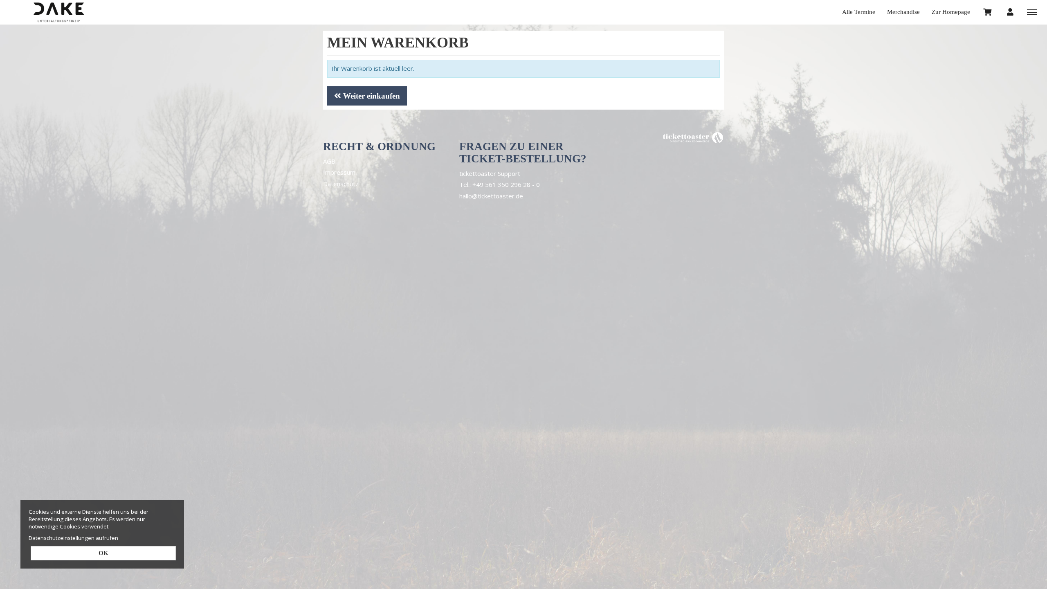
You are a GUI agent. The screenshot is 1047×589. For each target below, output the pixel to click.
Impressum (339, 172)
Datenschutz (341, 184)
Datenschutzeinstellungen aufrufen (73, 538)
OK (103, 553)
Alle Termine (858, 12)
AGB (329, 161)
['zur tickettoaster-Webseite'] (693, 136)
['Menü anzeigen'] (1032, 12)
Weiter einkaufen (370, 96)
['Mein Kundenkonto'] (1010, 11)
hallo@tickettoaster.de (491, 196)
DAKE (59, 12)
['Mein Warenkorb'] (987, 11)
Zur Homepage (951, 12)
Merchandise (903, 12)
